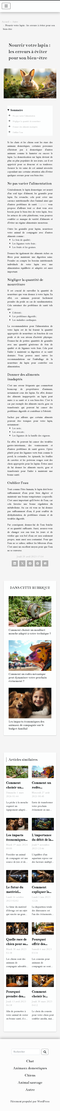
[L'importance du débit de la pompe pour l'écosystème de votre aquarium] (43, 824)
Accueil (5, 22)
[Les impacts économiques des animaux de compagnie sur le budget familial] (30, 703)
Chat (30, 1061)
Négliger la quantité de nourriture (26, 121)
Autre (15, 22)
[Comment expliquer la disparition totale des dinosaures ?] (43, 876)
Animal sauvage (30, 1082)
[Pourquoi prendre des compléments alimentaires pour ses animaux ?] (17, 981)
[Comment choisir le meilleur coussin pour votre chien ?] (43, 981)
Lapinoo (43, 204)
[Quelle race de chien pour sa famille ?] (17, 928)
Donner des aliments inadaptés (25, 127)
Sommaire (16, 110)
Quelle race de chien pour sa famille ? (16, 943)
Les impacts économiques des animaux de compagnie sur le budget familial (26, 725)
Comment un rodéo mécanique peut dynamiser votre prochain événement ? (28, 677)
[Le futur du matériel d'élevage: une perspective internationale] (17, 876)
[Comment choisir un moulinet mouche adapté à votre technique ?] (30, 611)
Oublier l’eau (18, 132)
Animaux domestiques (30, 1068)
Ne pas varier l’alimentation (24, 116)
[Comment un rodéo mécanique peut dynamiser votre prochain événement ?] (30, 655)
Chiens (30, 1075)
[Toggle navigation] (6, 6)
